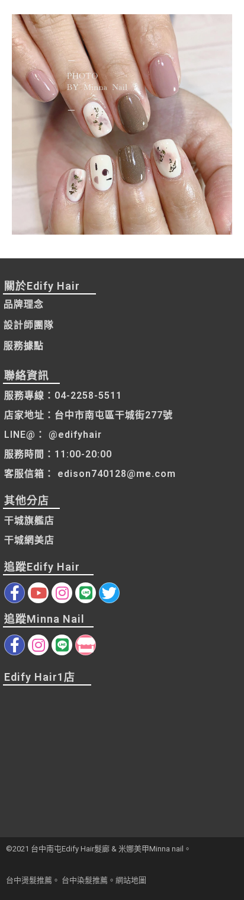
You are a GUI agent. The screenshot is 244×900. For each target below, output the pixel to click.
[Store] (85, 645)
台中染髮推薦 (85, 880)
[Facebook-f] (14, 592)
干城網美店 (29, 540)
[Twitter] (109, 592)
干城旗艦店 (29, 520)
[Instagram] (62, 592)
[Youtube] (38, 592)
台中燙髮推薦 (29, 880)
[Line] (85, 592)
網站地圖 (130, 880)
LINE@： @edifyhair (53, 434)
